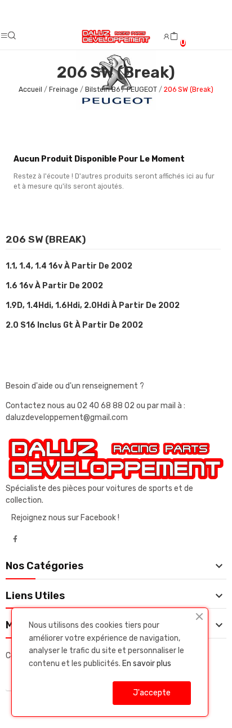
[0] (174, 36)
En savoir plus (146, 663)
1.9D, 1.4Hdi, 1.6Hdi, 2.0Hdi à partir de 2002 (93, 305)
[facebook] (15, 539)
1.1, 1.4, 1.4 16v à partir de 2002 (69, 266)
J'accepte (152, 693)
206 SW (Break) (46, 240)
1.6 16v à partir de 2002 (54, 286)
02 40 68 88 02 (106, 405)
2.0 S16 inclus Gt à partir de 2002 (74, 325)
